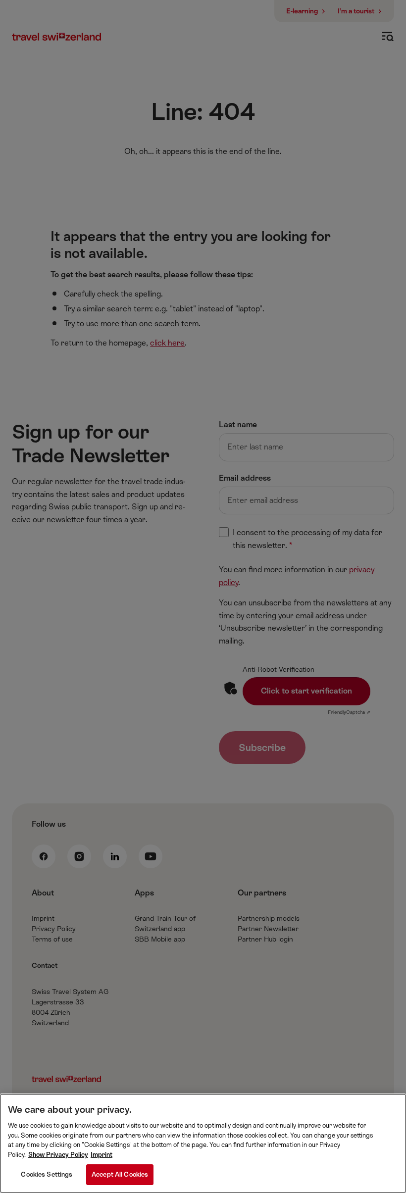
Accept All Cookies (120, 1174)
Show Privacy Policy (58, 1154)
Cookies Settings (46, 1174)
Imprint (101, 1154)
